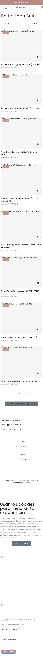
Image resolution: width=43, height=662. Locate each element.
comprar (23, 446)
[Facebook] (4, 411)
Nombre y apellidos (10, 629)
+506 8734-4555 (17, 425)
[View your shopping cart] (40, 8)
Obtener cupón (8, 652)
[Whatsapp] (16, 411)
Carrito (37, 56)
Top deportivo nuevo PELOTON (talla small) (19, 153)
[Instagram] (10, 411)
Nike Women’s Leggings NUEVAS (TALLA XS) (20, 292)
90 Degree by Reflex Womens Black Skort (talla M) (21, 246)
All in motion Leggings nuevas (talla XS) (20, 64)
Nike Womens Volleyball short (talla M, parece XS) (20, 199)
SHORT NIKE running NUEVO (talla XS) (19, 337)
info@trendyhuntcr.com (11, 429)
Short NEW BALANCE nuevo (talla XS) (19, 381)
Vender (23, 442)
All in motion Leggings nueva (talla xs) (20, 108)
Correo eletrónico (9, 639)
